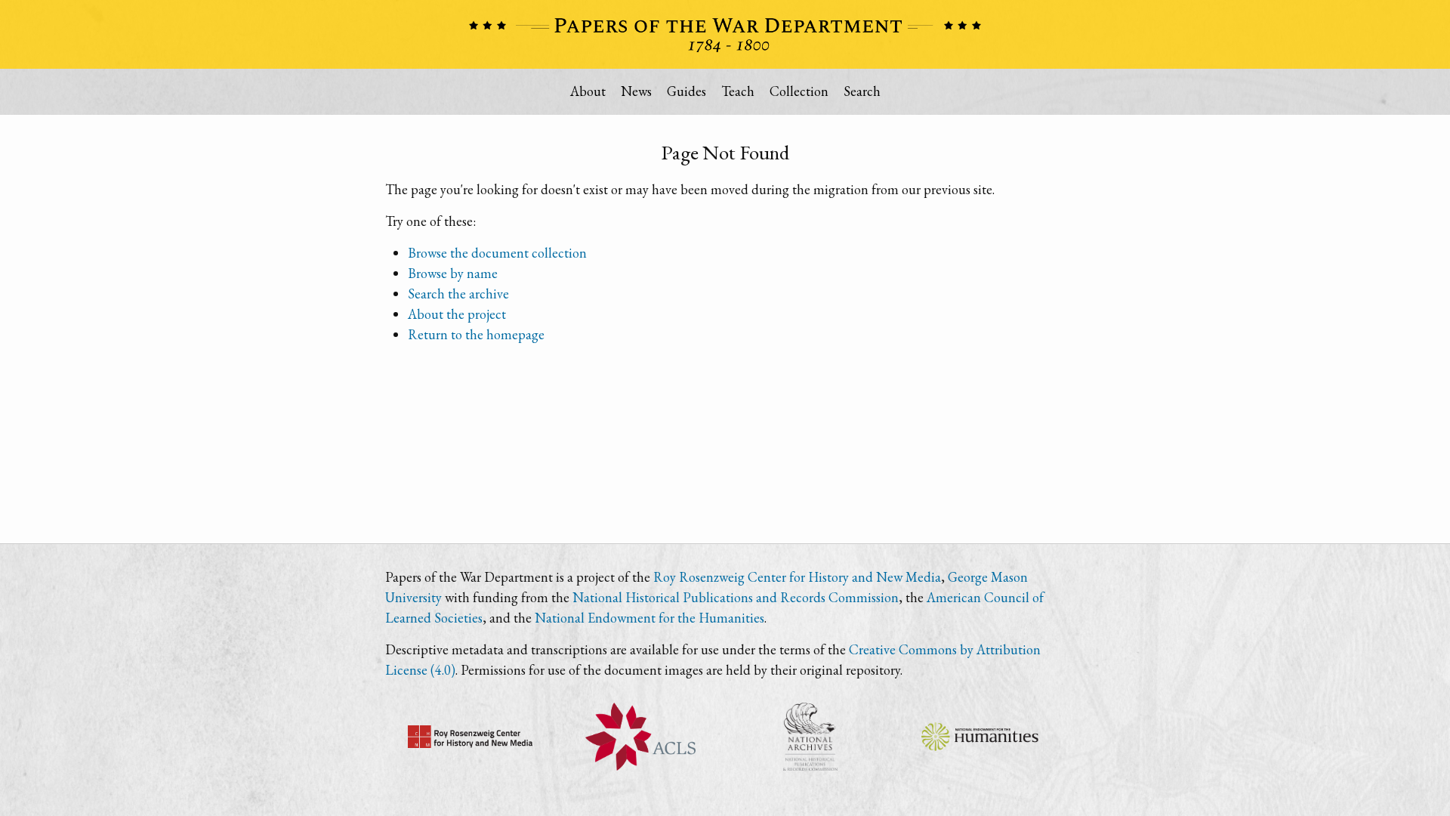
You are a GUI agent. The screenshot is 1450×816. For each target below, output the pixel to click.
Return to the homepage (476, 334)
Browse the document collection (497, 252)
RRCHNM (470, 737)
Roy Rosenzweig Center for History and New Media (797, 577)
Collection (799, 91)
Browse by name (453, 273)
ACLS (640, 737)
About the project (457, 314)
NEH (980, 737)
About (588, 91)
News (636, 91)
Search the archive (458, 293)
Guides (686, 91)
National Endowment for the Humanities (649, 617)
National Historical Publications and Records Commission (735, 597)
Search (862, 91)
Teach (737, 91)
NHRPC (810, 737)
